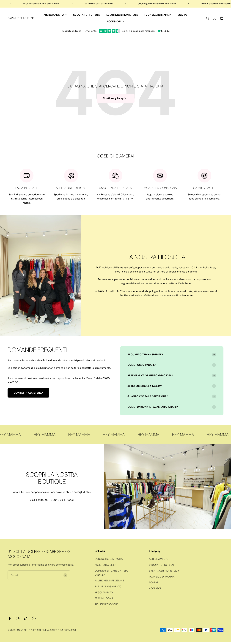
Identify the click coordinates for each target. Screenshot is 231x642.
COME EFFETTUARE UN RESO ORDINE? (111, 572)
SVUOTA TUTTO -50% (86, 15)
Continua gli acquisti (115, 98)
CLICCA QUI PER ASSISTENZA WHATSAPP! (135, 4)
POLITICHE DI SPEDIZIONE (109, 580)
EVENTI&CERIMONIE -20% (122, 15)
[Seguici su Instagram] (18, 618)
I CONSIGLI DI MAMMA (157, 15)
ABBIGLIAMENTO (54, 15)
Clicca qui (127, 194)
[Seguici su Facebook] (10, 618)
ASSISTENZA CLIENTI (106, 564)
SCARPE (182, 15)
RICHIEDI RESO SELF (106, 604)
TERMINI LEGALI (104, 598)
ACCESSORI (114, 21)
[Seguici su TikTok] (26, 618)
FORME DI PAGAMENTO (108, 586)
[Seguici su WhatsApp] (34, 618)
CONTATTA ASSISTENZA (28, 392)
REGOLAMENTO (104, 592)
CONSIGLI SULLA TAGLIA (109, 559)
